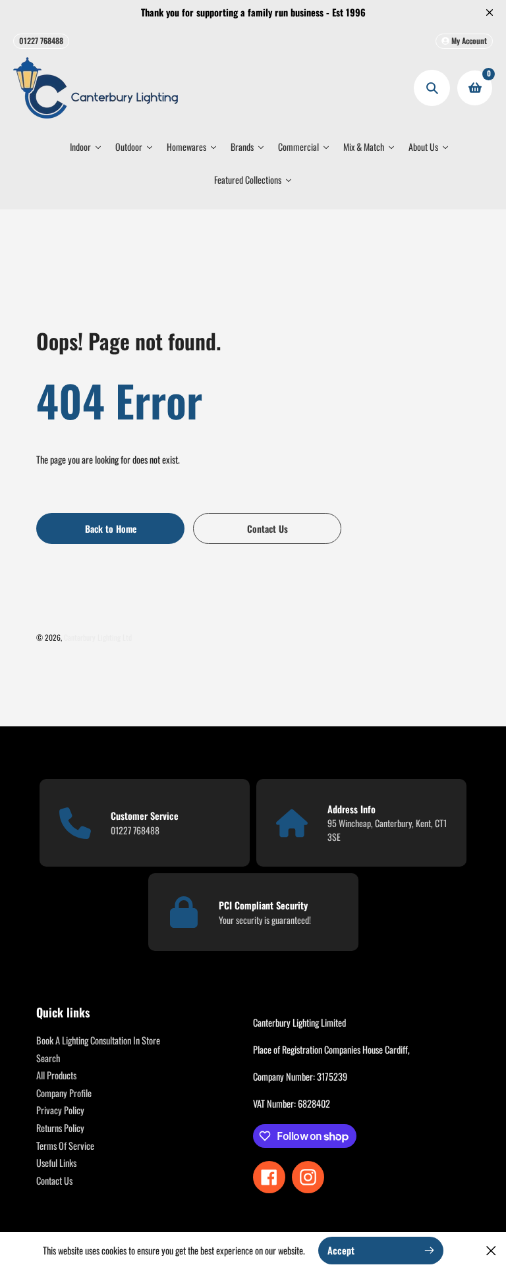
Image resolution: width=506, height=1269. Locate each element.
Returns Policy (60, 1128)
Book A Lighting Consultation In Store (98, 1040)
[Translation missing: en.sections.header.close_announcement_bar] (489, 12)
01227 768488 (41, 40)
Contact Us (54, 1180)
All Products (56, 1075)
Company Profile (64, 1093)
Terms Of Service (65, 1145)
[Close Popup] (491, 1250)
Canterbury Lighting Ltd (98, 637)
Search (48, 1058)
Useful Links (56, 1163)
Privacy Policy (60, 1110)
